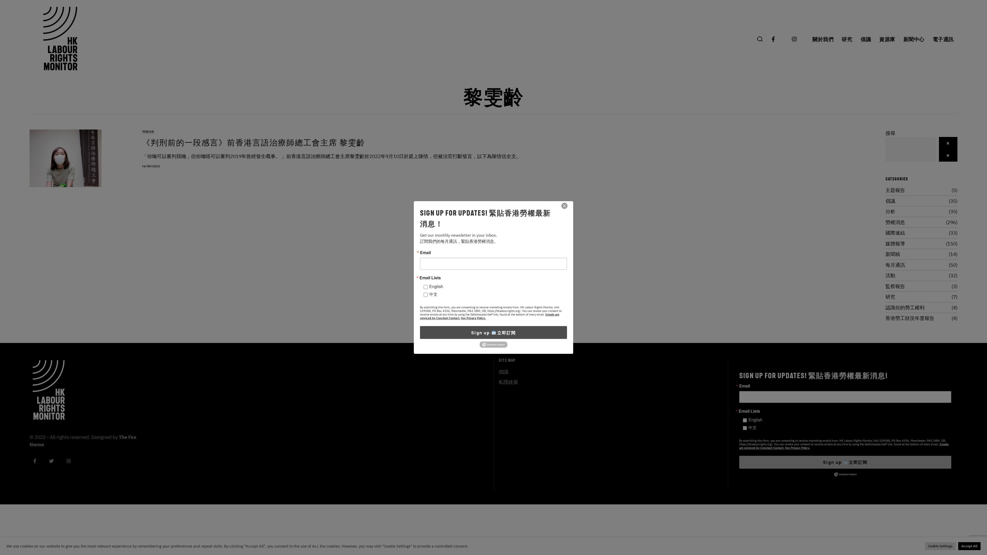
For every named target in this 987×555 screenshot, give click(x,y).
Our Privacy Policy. (473, 318)
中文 (433, 294)
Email (425, 253)
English (436, 286)
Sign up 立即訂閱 (493, 333)
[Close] (564, 206)
